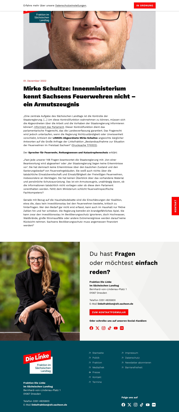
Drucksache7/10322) (84, 145)
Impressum (131, 352)
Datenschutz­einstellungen (70, 5)
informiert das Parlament (49, 127)
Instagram (103, 328)
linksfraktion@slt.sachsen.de (115, 303)
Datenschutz (132, 357)
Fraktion (97, 362)
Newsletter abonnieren (138, 362)
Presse (96, 372)
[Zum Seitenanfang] (176, 409)
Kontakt (96, 377)
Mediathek (98, 367)
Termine (97, 382)
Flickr (122, 328)
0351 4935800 (107, 300)
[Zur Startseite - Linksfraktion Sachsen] (38, 362)
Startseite (98, 352)
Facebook (91, 328)
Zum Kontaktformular (109, 312)
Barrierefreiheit (133, 367)
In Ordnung (144, 5)
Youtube (116, 328)
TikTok (109, 328)
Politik (95, 357)
